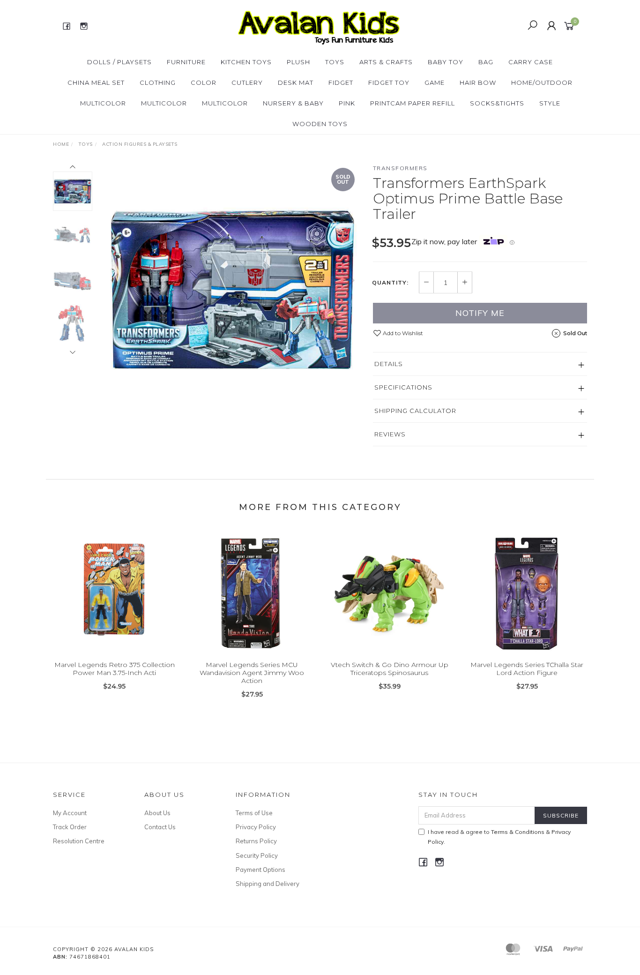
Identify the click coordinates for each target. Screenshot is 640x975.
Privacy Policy (256, 827)
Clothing (158, 82)
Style (549, 103)
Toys (334, 62)
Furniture (186, 62)
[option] (232, 289)
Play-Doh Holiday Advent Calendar (76, 935)
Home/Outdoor (542, 82)
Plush (298, 62)
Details (388, 364)
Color (203, 82)
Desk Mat (295, 82)
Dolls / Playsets (119, 62)
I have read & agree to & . (499, 836)
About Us (157, 813)
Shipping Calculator (415, 410)
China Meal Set (96, 82)
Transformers (400, 168)
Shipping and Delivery (267, 883)
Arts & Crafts (386, 62)
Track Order (70, 827)
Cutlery (247, 82)
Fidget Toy (388, 82)
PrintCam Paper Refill (412, 103)
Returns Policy (256, 841)
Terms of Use (254, 813)
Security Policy (257, 855)
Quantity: (390, 282)
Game (434, 82)
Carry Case (530, 62)
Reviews (390, 434)
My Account (70, 813)
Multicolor (103, 103)
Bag (485, 62)
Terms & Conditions (517, 831)
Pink (347, 103)
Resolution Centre (78, 841)
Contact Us (160, 827)
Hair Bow (478, 82)
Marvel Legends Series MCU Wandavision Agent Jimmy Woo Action (252, 672)
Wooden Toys (320, 124)
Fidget (340, 82)
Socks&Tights (497, 103)
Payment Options (260, 869)
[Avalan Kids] (319, 25)
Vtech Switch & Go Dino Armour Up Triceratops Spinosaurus (389, 668)
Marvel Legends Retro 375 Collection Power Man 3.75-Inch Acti (114, 668)
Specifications (403, 387)
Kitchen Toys (246, 62)
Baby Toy (445, 62)
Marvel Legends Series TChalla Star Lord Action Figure (526, 668)
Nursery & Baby (293, 103)
